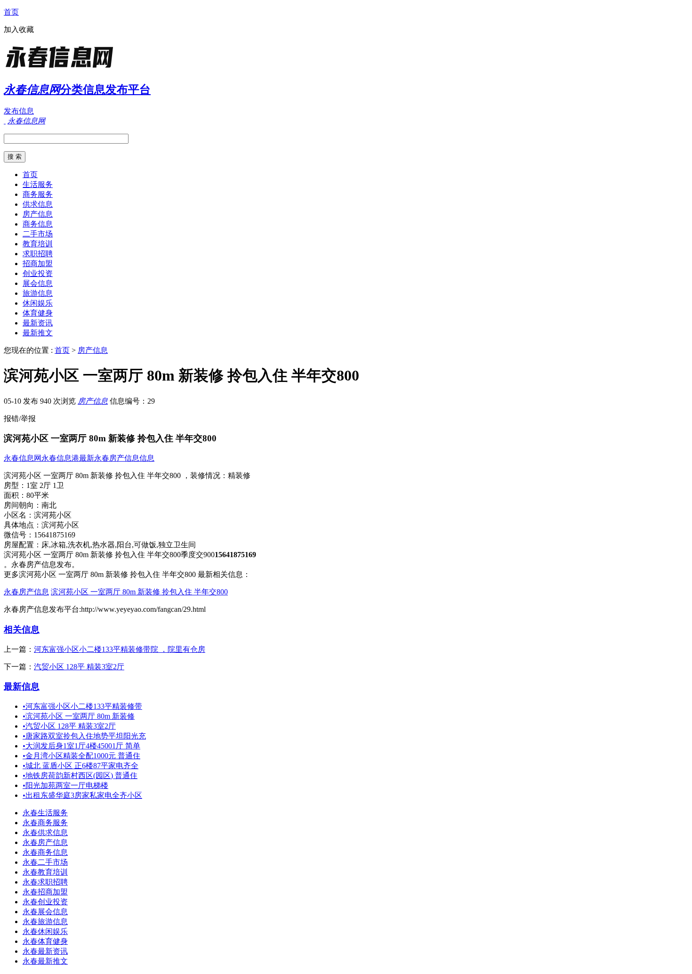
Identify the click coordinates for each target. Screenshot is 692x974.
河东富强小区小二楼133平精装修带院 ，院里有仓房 (119, 649)
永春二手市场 (45, 862)
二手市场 (38, 234)
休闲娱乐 (38, 303)
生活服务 (38, 184)
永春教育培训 (45, 872)
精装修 (239, 475)
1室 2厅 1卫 (45, 485)
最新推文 (38, 333)
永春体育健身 (45, 941)
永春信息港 (60, 458)
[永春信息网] (62, 68)
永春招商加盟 (45, 892)
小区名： (19, 515)
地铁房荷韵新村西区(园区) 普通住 (80, 775)
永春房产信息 (26, 592)
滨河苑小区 (53, 515)
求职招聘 (38, 254)
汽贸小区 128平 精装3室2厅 (79, 667)
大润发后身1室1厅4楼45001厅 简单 (81, 746)
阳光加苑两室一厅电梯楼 (65, 785)
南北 (48, 505)
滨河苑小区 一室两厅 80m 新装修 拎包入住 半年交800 (139, 592)
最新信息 (22, 686)
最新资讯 (38, 323)
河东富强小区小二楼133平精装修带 (82, 706)
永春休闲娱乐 (45, 931)
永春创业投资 (45, 902)
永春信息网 (22, 458)
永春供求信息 (45, 832)
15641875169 (54, 535)
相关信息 (22, 629)
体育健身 (38, 313)
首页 (11, 12)
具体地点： (22, 525)
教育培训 (38, 244)
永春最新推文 (45, 961)
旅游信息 (38, 293)
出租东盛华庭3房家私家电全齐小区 (82, 795)
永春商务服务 (45, 823)
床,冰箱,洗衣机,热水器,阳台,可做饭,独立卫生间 (118, 545)
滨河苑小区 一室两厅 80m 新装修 (79, 716)
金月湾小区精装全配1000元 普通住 (81, 756)
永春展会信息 (45, 912)
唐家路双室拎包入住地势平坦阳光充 (84, 736)
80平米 (37, 495)
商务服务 (38, 194)
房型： (15, 485)
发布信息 (19, 111)
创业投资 (38, 273)
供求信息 (38, 204)
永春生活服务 (45, 813)
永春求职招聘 (45, 882)
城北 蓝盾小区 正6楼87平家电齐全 (80, 766)
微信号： (19, 535)
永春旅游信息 (45, 921)
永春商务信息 (45, 852)
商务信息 (38, 224)
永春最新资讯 (45, 951)
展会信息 (38, 283)
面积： (15, 495)
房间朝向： (22, 505)
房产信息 (38, 214)
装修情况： (209, 475)
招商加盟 (38, 264)
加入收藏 (19, 29)
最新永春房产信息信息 (116, 458)
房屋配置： (22, 545)
